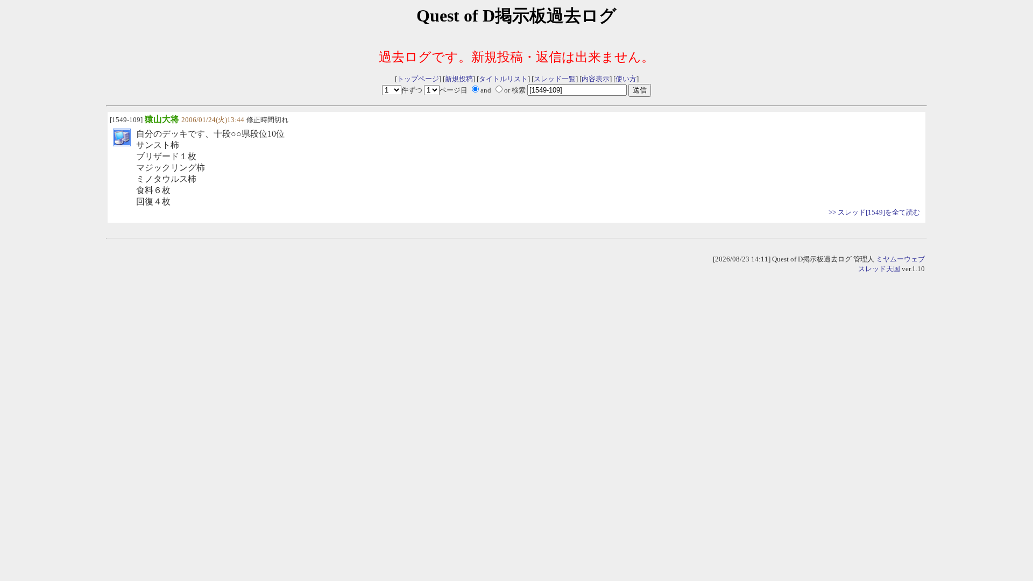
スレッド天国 (879, 269)
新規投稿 (459, 79)
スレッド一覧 (555, 79)
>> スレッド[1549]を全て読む (874, 212)
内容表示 (596, 79)
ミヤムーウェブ (900, 259)
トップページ (418, 79)
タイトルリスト (503, 79)
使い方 (625, 79)
